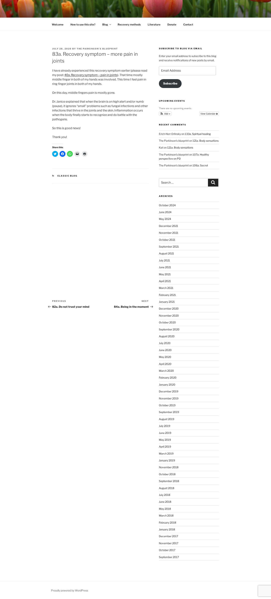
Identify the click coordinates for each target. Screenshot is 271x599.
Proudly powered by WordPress (69, 590)
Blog (105, 24)
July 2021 (164, 260)
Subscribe (170, 83)
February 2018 (167, 522)
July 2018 (164, 494)
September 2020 (169, 329)
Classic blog (67, 176)
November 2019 (168, 398)
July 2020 (165, 343)
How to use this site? (82, 24)
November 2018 (168, 467)
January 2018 (167, 529)
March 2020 (166, 370)
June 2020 (165, 350)
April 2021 (165, 281)
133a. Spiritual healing (198, 133)
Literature (154, 24)
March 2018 (166, 515)
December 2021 (168, 225)
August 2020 (167, 336)
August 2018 (166, 488)
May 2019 (165, 439)
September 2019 (169, 412)
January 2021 (167, 301)
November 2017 (168, 543)
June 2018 (165, 501)
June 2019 (165, 432)
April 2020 (165, 363)
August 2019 (166, 419)
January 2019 (167, 460)
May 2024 (165, 218)
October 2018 (167, 474)
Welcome (57, 24)
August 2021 (166, 253)
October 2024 (167, 205)
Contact (188, 24)
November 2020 (169, 315)
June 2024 (165, 212)
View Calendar (208, 113)
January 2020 (167, 384)
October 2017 (167, 550)
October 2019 (167, 405)
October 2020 (167, 322)
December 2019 (168, 391)
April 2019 (165, 446)
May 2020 (165, 356)
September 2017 (169, 557)
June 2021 (165, 267)
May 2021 (165, 274)
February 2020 (167, 377)
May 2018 (165, 508)
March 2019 (166, 453)
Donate (171, 24)
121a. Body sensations (206, 140)
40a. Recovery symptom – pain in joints (90, 75)
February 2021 (167, 294)
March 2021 (166, 287)
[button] (165, 113)
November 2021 (168, 232)
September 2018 (169, 481)
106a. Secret (200, 165)
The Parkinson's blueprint (97, 48)
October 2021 (167, 239)
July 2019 (164, 425)
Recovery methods (129, 24)
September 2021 (169, 246)
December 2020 (169, 308)
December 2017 (168, 536)
